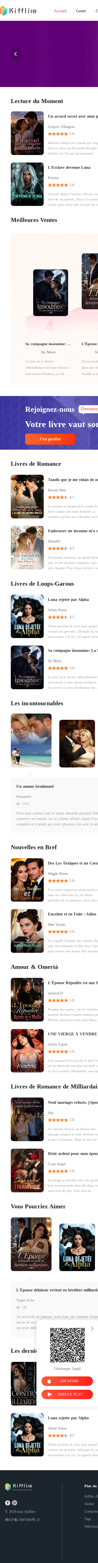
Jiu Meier (48, 352)
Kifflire (30, 1512)
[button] (16, 54)
